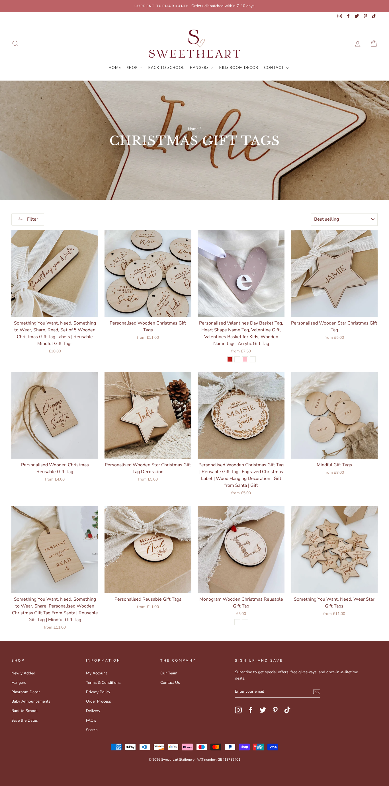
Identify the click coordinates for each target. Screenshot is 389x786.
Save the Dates (24, 720)
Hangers (18, 682)
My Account (96, 673)
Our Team (168, 673)
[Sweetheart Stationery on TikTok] (287, 710)
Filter (32, 219)
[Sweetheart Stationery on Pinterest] (275, 710)
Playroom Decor (25, 692)
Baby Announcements (30, 701)
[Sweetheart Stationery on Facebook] (250, 710)
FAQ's (91, 720)
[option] (194, 6)
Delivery (93, 710)
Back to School (24, 710)
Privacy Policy (98, 692)
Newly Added (23, 673)
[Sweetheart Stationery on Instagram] (238, 710)
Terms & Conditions (103, 682)
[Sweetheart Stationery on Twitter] (262, 710)
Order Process (98, 701)
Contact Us (170, 682)
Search (92, 729)
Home (193, 129)
